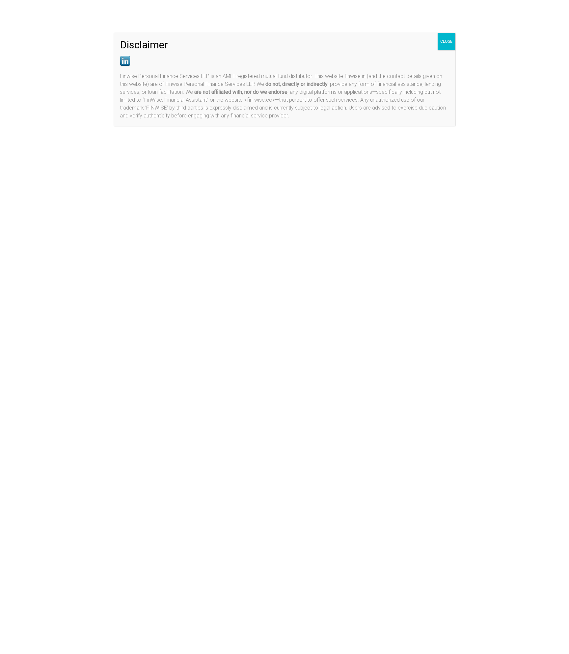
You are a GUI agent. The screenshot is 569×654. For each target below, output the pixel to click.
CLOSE (446, 41)
